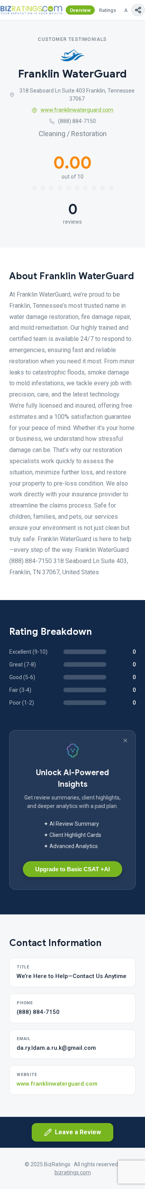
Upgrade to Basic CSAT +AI (72, 869)
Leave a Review (78, 1132)
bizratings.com (73, 1172)
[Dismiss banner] (125, 740)
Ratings (107, 10)
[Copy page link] (138, 10)
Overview (80, 10)
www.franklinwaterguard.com (77, 110)
